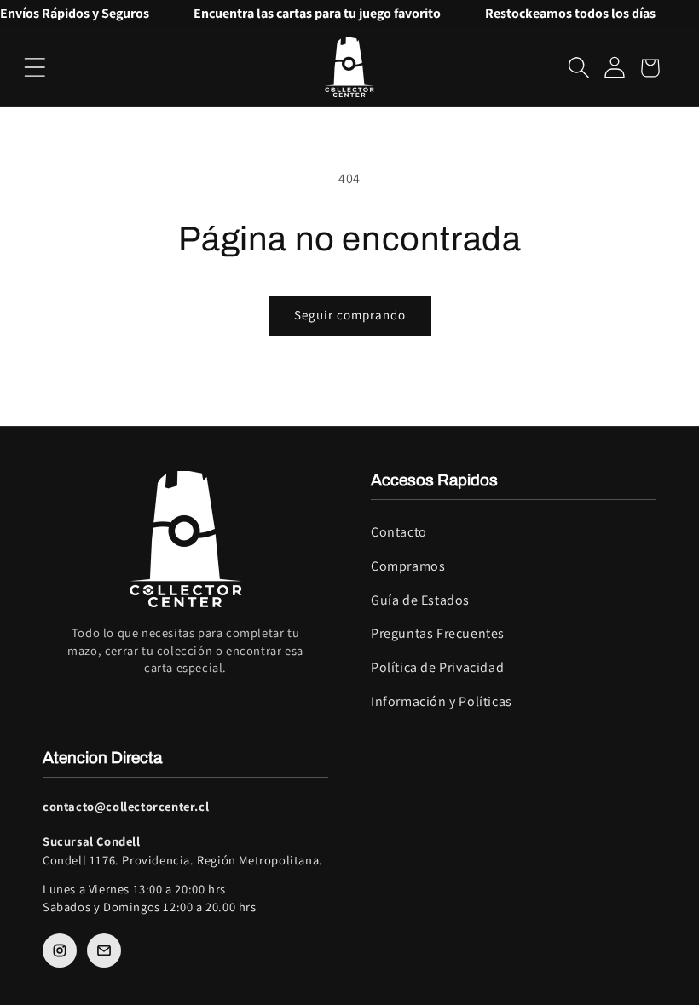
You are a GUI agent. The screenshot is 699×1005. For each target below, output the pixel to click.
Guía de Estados (420, 600)
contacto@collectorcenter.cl (126, 806)
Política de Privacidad (437, 667)
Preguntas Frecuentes (438, 633)
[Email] (104, 950)
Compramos (408, 566)
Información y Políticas (441, 701)
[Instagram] (60, 950)
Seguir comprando (350, 315)
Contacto (399, 532)
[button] (35, 67)
